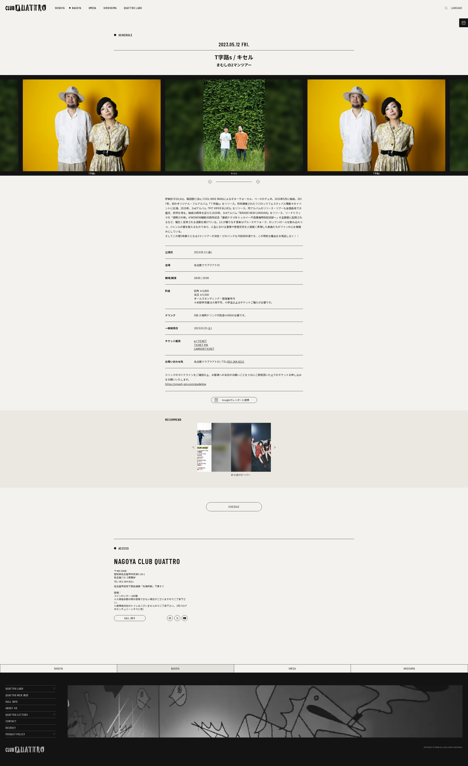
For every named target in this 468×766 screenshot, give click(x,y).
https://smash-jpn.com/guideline (185, 384)
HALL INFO (129, 618)
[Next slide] (274, 447)
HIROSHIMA (409, 668)
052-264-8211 (235, 361)
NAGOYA (175, 668)
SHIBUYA (58, 668)
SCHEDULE (125, 35)
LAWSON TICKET (204, 349)
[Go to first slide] (258, 181)
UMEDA (292, 668)
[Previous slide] (210, 181)
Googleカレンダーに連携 (235, 400)
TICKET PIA (201, 345)
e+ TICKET (200, 341)
